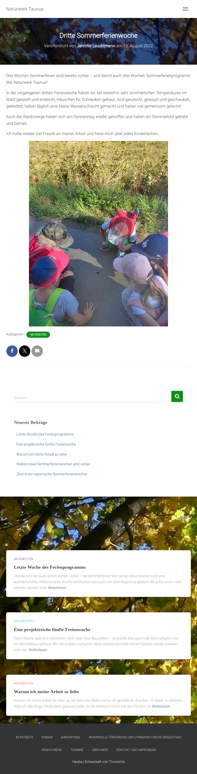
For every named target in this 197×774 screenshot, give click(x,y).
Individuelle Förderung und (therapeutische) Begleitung (135, 737)
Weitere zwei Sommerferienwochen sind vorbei (53, 464)
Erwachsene (52, 750)
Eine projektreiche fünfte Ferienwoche (46, 444)
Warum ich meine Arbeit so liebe (41, 454)
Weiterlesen (57, 588)
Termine (77, 750)
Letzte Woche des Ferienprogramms (45, 434)
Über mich (100, 750)
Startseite (24, 737)
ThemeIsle (117, 762)
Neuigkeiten (38, 334)
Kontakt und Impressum (136, 750)
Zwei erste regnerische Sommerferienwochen (51, 474)
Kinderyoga (70, 737)
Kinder (47, 737)
